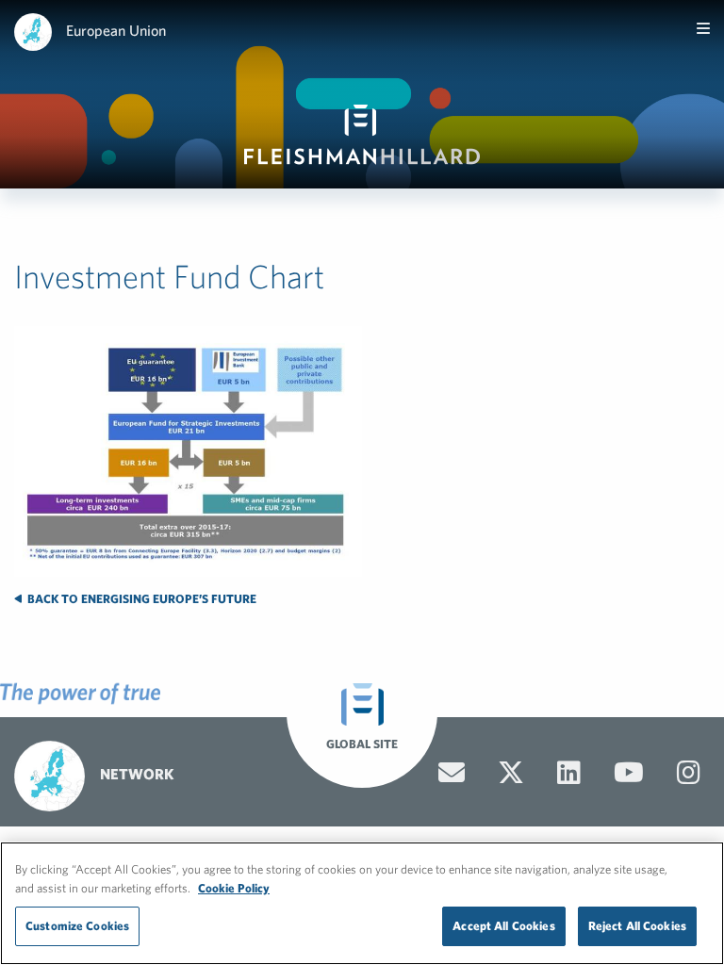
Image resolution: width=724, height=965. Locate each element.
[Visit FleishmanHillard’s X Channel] (511, 773)
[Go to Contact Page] (451, 773)
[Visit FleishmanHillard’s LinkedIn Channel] (569, 773)
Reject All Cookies (637, 926)
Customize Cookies (77, 926)
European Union (116, 30)
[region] (362, 903)
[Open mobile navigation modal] (703, 28)
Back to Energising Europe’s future (140, 599)
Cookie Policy (234, 888)
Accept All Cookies (503, 926)
